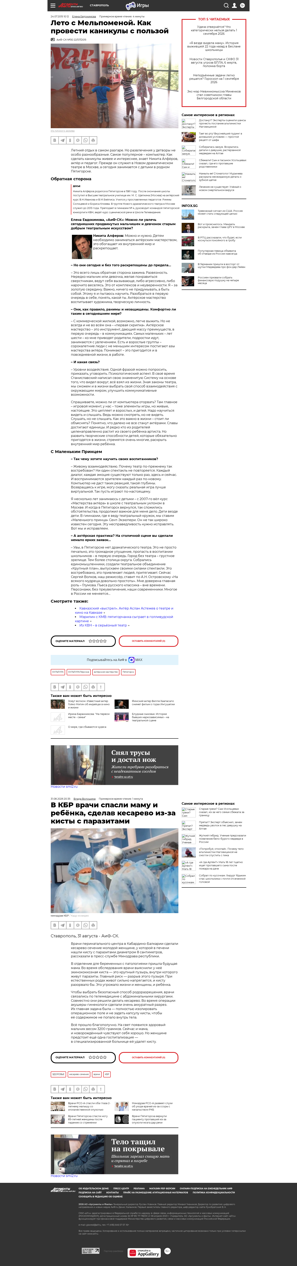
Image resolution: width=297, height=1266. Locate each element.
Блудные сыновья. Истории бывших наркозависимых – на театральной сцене (150, 717)
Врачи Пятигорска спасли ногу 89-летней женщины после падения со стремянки (88, 1119)
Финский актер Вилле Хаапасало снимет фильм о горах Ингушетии (153, 703)
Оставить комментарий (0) (148, 641)
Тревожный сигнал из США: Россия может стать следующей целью (220, 212)
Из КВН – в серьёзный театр (103, 625)
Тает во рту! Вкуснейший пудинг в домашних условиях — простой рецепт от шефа (220, 137)
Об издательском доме (94, 1188)
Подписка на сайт (90, 1192)
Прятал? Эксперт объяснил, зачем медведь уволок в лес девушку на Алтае (220, 825)
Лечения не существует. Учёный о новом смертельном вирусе (220, 188)
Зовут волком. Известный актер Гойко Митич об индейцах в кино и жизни (89, 704)
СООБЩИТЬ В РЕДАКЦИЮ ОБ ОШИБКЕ (101, 1196)
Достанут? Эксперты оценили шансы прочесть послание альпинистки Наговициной (222, 123)
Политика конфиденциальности (214, 1192)
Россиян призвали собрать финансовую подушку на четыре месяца (218, 280)
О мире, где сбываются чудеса (87, 726)
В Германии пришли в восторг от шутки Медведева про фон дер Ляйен (221, 266)
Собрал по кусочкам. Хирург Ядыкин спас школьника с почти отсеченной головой (222, 878)
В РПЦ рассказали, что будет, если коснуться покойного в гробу (220, 239)
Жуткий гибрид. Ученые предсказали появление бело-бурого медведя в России (222, 838)
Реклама (139, 1188)
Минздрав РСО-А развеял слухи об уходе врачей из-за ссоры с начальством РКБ (152, 1106)
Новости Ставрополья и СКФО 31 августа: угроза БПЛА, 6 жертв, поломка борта (214, 63)
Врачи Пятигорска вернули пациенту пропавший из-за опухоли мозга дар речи (149, 1119)
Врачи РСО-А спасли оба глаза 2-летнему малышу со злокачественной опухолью (89, 1106)
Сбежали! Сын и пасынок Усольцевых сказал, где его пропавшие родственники (222, 163)
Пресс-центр (121, 1188)
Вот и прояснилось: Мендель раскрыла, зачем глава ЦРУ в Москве (221, 226)
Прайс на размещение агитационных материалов (155, 1192)
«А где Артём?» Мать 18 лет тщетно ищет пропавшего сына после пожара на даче (221, 865)
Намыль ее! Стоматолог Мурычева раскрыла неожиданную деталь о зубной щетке (220, 176)
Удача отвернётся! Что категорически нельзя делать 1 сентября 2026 (214, 30)
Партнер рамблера (113, 1251)
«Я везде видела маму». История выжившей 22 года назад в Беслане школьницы (214, 46)
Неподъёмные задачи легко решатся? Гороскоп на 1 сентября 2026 (214, 79)
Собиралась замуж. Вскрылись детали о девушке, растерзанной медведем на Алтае (220, 150)
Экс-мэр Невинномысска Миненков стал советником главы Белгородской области (214, 95)
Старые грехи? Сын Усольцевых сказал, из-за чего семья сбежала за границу (221, 812)
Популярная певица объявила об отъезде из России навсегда (217, 252)
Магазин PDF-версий (162, 1188)
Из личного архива (63, 130)
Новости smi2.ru (64, 787)
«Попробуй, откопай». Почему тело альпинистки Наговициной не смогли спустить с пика (221, 852)
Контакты (112, 1192)
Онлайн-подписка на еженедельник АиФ (206, 1188)
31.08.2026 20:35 (60, 798)
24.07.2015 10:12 (60, 16)
